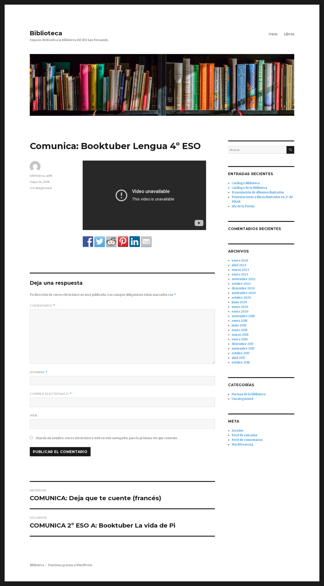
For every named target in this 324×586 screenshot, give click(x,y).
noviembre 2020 (244, 293)
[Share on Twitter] (99, 241)
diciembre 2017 (242, 344)
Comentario (42, 305)
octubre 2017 (241, 353)
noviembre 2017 (243, 348)
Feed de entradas (244, 435)
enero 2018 (240, 339)
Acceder (238, 430)
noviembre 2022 (243, 279)
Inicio (273, 34)
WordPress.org (242, 444)
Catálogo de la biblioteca (249, 188)
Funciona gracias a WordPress (70, 565)
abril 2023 (239, 265)
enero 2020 (240, 311)
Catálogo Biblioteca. (246, 183)
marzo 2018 (240, 335)
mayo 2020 (240, 307)
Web (33, 415)
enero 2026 (240, 260)
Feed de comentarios (247, 440)
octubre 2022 (241, 284)
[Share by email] (146, 241)
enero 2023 (240, 274)
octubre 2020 (241, 298)
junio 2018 (239, 325)
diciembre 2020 (243, 288)
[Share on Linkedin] (134, 241)
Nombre (38, 372)
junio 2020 (239, 302)
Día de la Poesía (243, 206)
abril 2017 (238, 358)
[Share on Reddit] (111, 241)
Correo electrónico (51, 394)
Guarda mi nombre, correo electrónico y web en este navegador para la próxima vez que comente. (107, 438)
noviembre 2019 (243, 316)
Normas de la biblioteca (249, 394)
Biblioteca (46, 33)
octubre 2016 (241, 362)
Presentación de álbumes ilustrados (258, 192)
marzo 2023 (240, 270)
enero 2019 (239, 321)
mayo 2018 (239, 330)
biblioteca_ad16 (41, 175)
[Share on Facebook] (88, 241)
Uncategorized (41, 188)
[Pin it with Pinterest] (123, 241)
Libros (289, 34)
